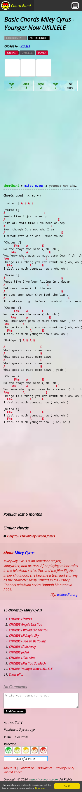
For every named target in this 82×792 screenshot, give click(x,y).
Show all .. (16, 674)
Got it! (67, 786)
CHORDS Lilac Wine (22, 658)
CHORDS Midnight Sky (24, 635)
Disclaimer (45, 768)
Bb (41, 86)
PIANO (42, 53)
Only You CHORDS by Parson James (31, 536)
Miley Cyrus (34, 185)
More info (40, 788)
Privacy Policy (65, 768)
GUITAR (11, 53)
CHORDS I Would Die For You (28, 630)
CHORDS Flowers (20, 619)
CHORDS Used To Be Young (27, 641)
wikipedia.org (67, 594)
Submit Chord (12, 772)
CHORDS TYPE (15, 38)
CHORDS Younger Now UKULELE (30, 669)
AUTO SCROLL (39, 38)
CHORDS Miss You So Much (27, 663)
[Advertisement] (41, 140)
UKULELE (27, 53)
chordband (11, 185)
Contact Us (26, 768)
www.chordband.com (43, 779)
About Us (9, 768)
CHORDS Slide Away (22, 646)
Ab (11, 86)
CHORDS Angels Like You (25, 624)
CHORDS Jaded (19, 652)
